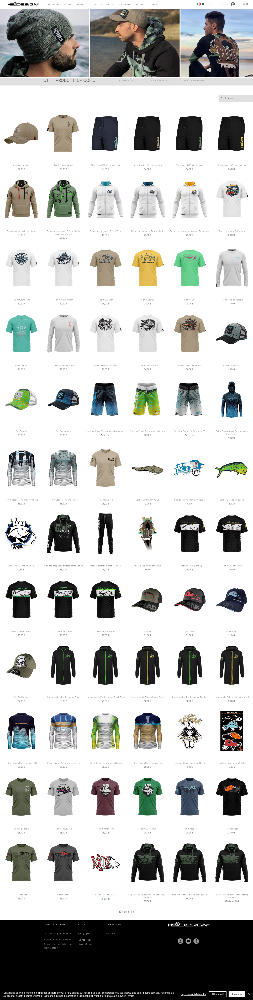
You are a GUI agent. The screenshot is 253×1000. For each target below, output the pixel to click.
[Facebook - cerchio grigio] (196, 941)
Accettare (236, 994)
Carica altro (126, 912)
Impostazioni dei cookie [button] (193, 994)
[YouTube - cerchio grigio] (188, 941)
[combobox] (236, 98)
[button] (67, 4)
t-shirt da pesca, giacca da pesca (223, 81)
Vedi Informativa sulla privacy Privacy (114, 995)
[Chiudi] (249, 994)
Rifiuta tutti (218, 994)
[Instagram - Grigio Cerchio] (180, 941)
